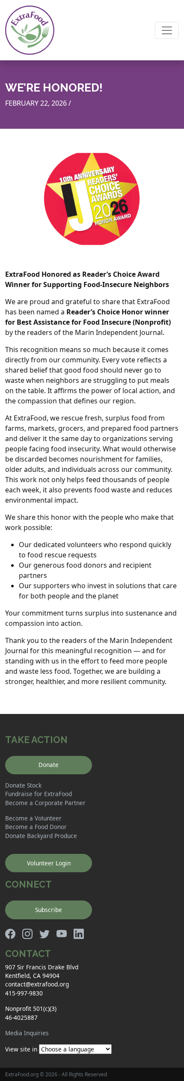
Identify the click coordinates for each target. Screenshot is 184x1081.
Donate (49, 765)
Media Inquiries (27, 1033)
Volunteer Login (49, 863)
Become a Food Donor (36, 827)
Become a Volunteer (33, 818)
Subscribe (48, 910)
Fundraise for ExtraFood (38, 794)
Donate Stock (23, 785)
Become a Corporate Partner (45, 803)
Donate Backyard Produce (41, 836)
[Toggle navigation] (167, 30)
